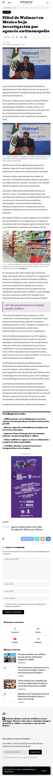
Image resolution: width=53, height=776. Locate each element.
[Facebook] (15, 630)
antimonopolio (25, 527)
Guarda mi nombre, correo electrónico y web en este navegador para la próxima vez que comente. (26, 605)
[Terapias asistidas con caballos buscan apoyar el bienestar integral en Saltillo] (10, 657)
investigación (17, 529)
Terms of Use (8, 772)
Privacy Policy (28, 769)
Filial (39, 527)
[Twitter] (38, 630)
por (32, 529)
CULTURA (21, 676)
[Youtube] (15, 640)
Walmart (39, 529)
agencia (14, 527)
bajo (34, 527)
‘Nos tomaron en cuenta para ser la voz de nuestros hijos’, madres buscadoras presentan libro (33, 670)
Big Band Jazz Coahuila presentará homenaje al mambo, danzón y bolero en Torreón (33, 696)
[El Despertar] (26, 2)
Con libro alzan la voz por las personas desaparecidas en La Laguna (22, 447)
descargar (23, 268)
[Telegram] (38, 640)
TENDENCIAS (22, 662)
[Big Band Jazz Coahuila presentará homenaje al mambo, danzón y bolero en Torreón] (10, 697)
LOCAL (6, 12)
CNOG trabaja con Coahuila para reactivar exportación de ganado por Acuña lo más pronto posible (25, 421)
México (27, 529)
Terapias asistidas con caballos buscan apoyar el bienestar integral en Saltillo (32, 657)
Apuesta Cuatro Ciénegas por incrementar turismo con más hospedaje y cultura (23, 435)
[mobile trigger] (4, 2)
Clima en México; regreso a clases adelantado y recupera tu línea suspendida (26, 441)
